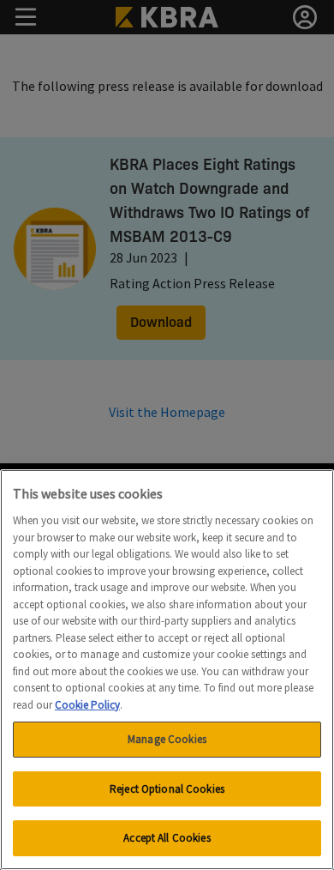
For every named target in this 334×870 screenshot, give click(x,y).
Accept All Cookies (166, 838)
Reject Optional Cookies (167, 789)
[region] (167, 669)
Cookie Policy (87, 705)
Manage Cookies (167, 739)
